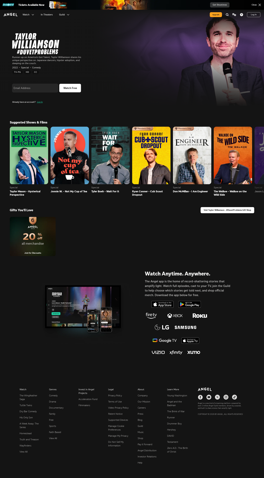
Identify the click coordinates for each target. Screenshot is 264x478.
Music (141, 432)
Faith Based (55, 432)
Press (140, 413)
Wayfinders (25, 445)
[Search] (227, 14)
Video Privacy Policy (118, 407)
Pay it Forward (145, 444)
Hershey (171, 429)
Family (52, 413)
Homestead (26, 433)
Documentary (56, 407)
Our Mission (144, 401)
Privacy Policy (115, 395)
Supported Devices (118, 419)
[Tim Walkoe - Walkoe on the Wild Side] (233, 155)
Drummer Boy (174, 423)
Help (140, 462)
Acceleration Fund (88, 399)
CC (35, 72)
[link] (47, 14)
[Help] (241, 14)
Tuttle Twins (26, 405)
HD (27, 72)
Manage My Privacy (118, 435)
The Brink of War (176, 411)
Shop (140, 438)
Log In (40, 102)
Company (143, 395)
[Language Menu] (234, 14)
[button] (33, 15)
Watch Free (70, 88)
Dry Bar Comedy (28, 411)
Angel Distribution (147, 450)
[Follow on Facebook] (200, 397)
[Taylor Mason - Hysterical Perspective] (29, 155)
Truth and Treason (29, 439)
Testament (172, 441)
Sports (52, 426)
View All (24, 451)
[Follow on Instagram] (226, 397)
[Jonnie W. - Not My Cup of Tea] (70, 155)
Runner (171, 417)
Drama (52, 401)
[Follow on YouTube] (208, 397)
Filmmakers (84, 405)
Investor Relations (147, 456)
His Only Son (26, 417)
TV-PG (17, 72)
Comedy (53, 395)
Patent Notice (115, 413)
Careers (142, 407)
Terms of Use (115, 401)
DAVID (170, 435)
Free (51, 419)
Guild (140, 426)
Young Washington (177, 395)
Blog (140, 419)
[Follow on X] (217, 397)
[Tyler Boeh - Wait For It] (110, 155)
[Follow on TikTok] (234, 397)
